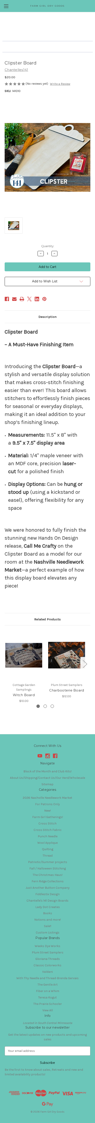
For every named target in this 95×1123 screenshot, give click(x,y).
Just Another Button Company (48, 888)
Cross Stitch (47, 823)
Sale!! (47, 926)
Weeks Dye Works (47, 946)
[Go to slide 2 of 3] (45, 706)
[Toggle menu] (6, 6)
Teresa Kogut (47, 997)
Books (47, 913)
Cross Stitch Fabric (48, 830)
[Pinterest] (44, 299)
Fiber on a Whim (47, 991)
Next (84, 664)
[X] (29, 299)
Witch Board (24, 695)
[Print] (22, 299)
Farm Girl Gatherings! (47, 817)
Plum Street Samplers (47, 952)
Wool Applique (47, 843)
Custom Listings (47, 932)
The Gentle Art (48, 984)
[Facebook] (7, 299)
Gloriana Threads (47, 959)
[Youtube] (40, 756)
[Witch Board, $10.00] (23, 655)
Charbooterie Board (66, 690)
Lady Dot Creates (47, 907)
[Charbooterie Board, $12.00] (66, 655)
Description (47, 317)
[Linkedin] (37, 299)
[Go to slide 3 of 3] (52, 706)
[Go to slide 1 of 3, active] (38, 706)
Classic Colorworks (47, 965)
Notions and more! (47, 920)
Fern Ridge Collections (48, 881)
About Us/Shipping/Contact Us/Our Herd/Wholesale (47, 778)
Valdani (47, 972)
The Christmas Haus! (48, 875)
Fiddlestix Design (47, 894)
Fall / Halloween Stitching (47, 868)
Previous (5, 664)
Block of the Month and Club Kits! (47, 771)
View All (47, 1010)
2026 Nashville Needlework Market (47, 798)
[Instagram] (47, 756)
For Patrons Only (47, 804)
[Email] (14, 299)
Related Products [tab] (47, 619)
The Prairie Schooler (47, 1004)
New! (47, 810)
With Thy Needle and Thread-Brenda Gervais (47, 978)
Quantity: (47, 246)
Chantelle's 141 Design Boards (47, 900)
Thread (48, 855)
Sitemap (47, 784)
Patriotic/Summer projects (47, 862)
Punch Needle (47, 836)
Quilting (47, 849)
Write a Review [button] (60, 84)
